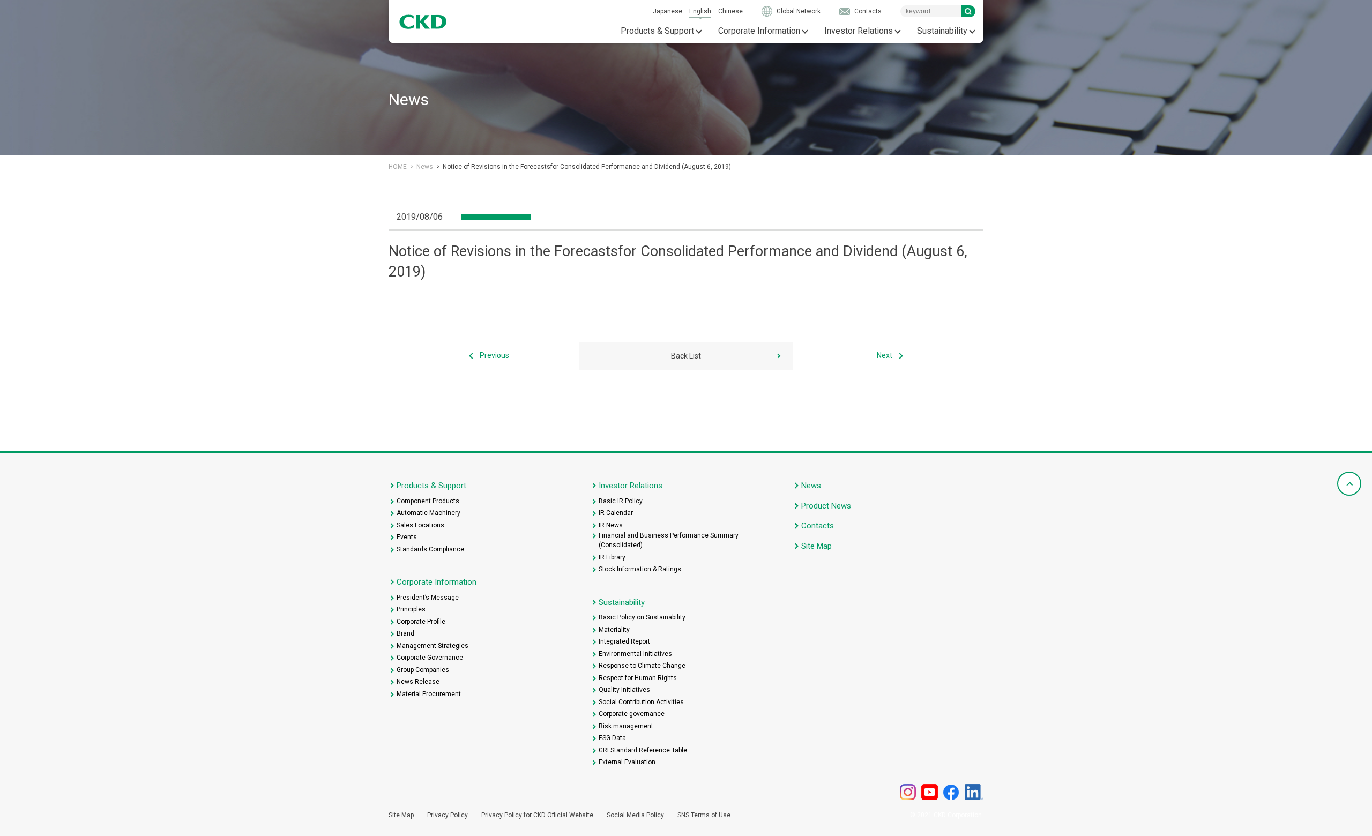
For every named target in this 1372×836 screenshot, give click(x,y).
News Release (418, 681)
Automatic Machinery (428, 513)
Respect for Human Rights (638, 678)
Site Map (816, 546)
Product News (826, 506)
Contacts (868, 11)
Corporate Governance (430, 657)
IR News (611, 525)
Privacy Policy (447, 815)
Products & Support (657, 31)
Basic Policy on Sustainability (642, 617)
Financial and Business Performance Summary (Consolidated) (669, 540)
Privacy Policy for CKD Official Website (537, 815)
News (424, 166)
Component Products (428, 501)
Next (884, 356)
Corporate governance (632, 714)
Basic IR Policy (621, 501)
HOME (398, 166)
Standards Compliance (430, 549)
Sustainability (942, 31)
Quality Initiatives (624, 689)
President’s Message (428, 597)
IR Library (612, 557)
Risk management (626, 726)
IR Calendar (616, 513)
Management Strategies (432, 646)
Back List (686, 356)
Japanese (667, 11)
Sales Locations (420, 525)
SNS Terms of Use (703, 815)
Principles (411, 609)
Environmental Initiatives (635, 654)
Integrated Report (624, 641)
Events (407, 537)
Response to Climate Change (642, 665)
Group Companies (423, 670)
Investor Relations (858, 31)
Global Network (799, 11)
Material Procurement (429, 694)
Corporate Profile (421, 621)
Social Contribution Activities (641, 702)
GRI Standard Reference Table (643, 750)
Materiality (614, 629)
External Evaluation (627, 762)
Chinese (730, 11)
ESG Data (612, 738)
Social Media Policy (635, 815)
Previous (494, 356)
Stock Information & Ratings (640, 569)
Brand (405, 633)
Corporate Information (759, 31)
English (700, 11)
